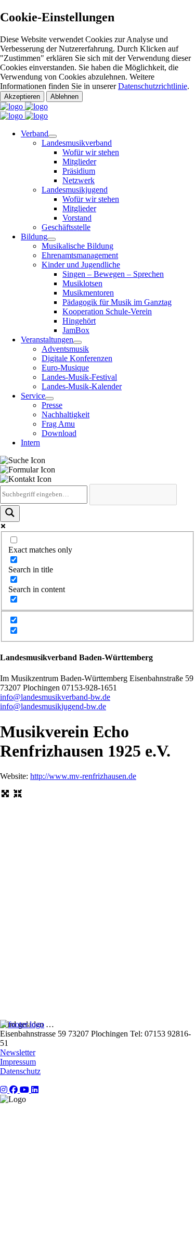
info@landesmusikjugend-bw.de (53, 706)
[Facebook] (14, 1089)
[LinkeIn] (34, 1089)
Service (33, 395)
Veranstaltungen (47, 339)
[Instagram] (4, 1089)
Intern (30, 442)
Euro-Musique (65, 367)
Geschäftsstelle (66, 227)
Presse (52, 405)
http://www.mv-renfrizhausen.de (83, 776)
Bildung (34, 236)
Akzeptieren (22, 96)
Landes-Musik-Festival (79, 377)
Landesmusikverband (77, 142)
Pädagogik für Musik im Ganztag (117, 302)
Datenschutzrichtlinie (152, 86)
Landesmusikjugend (75, 189)
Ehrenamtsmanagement (80, 255)
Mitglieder (79, 161)
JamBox (75, 330)
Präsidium (78, 171)
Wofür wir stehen (90, 152)
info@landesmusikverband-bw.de (55, 697)
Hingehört (79, 320)
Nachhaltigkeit (65, 414)
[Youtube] (25, 1089)
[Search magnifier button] (10, 513)
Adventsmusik (65, 348)
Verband (34, 133)
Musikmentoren (88, 292)
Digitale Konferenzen (77, 358)
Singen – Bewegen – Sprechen (113, 274)
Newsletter (17, 1052)
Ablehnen (64, 96)
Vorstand (77, 217)
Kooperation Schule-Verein (107, 311)
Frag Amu (58, 423)
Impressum (18, 1061)
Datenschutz (20, 1071)
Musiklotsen (82, 283)
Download (59, 433)
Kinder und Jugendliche (81, 264)
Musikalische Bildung (77, 245)
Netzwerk (78, 180)
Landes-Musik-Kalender (82, 386)
